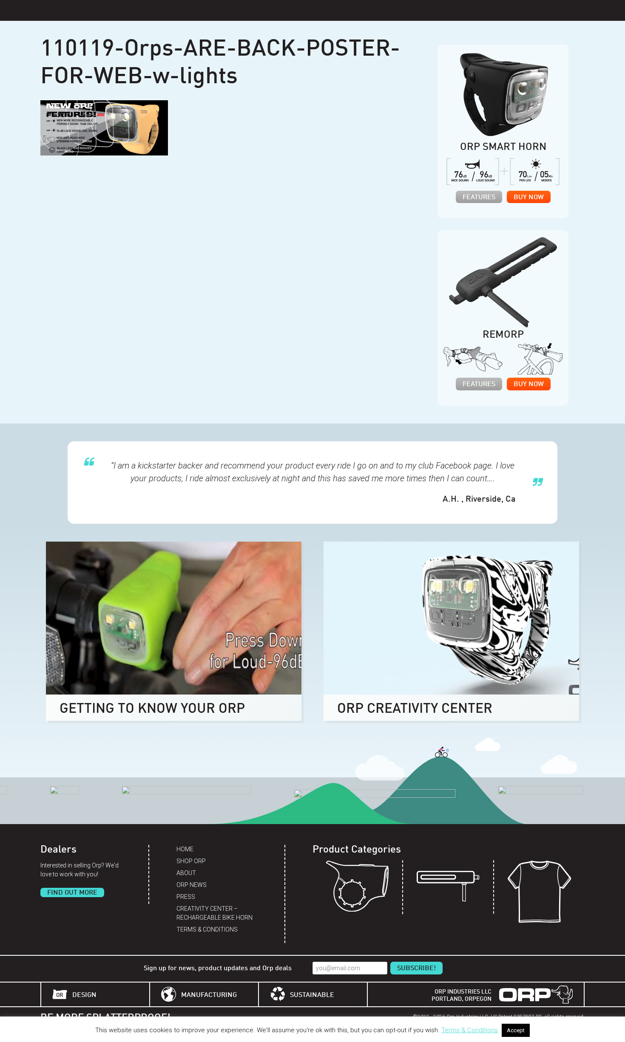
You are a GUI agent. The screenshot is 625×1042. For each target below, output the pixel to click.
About (186, 873)
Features (479, 197)
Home (184, 849)
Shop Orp (191, 861)
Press (185, 896)
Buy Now (529, 197)
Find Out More (72, 893)
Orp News (191, 884)
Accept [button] (516, 1030)
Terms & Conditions (207, 929)
